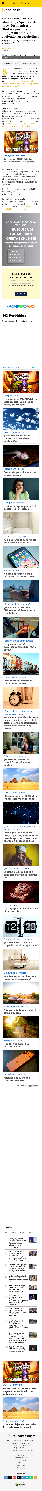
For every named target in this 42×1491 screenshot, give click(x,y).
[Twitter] (13, 306)
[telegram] (27, 1477)
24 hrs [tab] (6, 1232)
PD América (6, 48)
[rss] (35, 1477)
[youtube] (14, 1477)
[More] (33, 306)
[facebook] (6, 1477)
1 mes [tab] (22, 1232)
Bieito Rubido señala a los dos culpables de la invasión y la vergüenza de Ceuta (18, 1278)
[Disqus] (21, 1121)
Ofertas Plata (15, 257)
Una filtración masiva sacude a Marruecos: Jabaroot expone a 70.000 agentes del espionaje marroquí (18, 1312)
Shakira (25, 63)
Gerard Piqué (17, 63)
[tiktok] (19, 1477)
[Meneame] (29, 306)
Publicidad (21, 1463)
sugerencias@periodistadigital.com (21, 1450)
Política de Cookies (21, 1460)
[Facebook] (9, 306)
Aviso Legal (21, 1455)
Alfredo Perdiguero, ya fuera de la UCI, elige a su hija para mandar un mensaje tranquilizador (18, 1288)
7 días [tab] (14, 1232)
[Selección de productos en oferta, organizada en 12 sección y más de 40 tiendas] (21, 217)
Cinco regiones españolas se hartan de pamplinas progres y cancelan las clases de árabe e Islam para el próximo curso (18, 1268)
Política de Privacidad (21, 1458)
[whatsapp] (31, 1477)
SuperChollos (15, 251)
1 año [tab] (29, 1232)
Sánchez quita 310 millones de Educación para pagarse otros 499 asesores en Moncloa (17, 1349)
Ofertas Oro (14, 254)
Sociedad (13, 10)
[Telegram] (25, 306)
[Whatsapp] (21, 306)
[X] (10, 1477)
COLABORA (21, 294)
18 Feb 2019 (6, 50)
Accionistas (21, 1468)
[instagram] (23, 1477)
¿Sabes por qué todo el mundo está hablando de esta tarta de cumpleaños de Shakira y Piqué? (20, 83)
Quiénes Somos (21, 1465)
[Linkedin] (17, 306)
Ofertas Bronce (15, 260)
